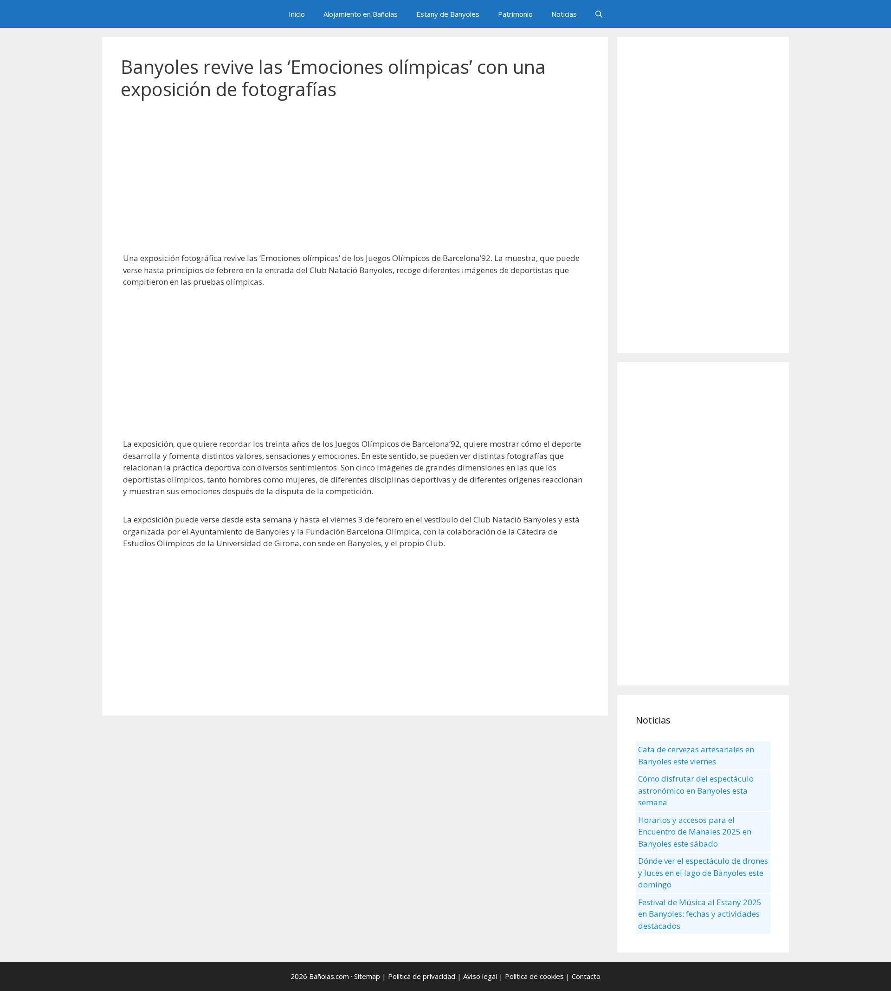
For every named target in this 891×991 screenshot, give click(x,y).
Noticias (564, 14)
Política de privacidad (421, 976)
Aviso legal (480, 976)
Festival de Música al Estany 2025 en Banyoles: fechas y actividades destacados (700, 914)
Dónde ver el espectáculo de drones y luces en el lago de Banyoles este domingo (703, 872)
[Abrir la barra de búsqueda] (599, 14)
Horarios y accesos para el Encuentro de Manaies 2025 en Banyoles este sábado (694, 832)
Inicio (297, 14)
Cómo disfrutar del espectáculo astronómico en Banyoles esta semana (696, 790)
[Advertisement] (355, 181)
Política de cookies (534, 976)
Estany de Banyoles (447, 14)
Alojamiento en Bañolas (360, 14)
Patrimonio (515, 14)
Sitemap (367, 976)
